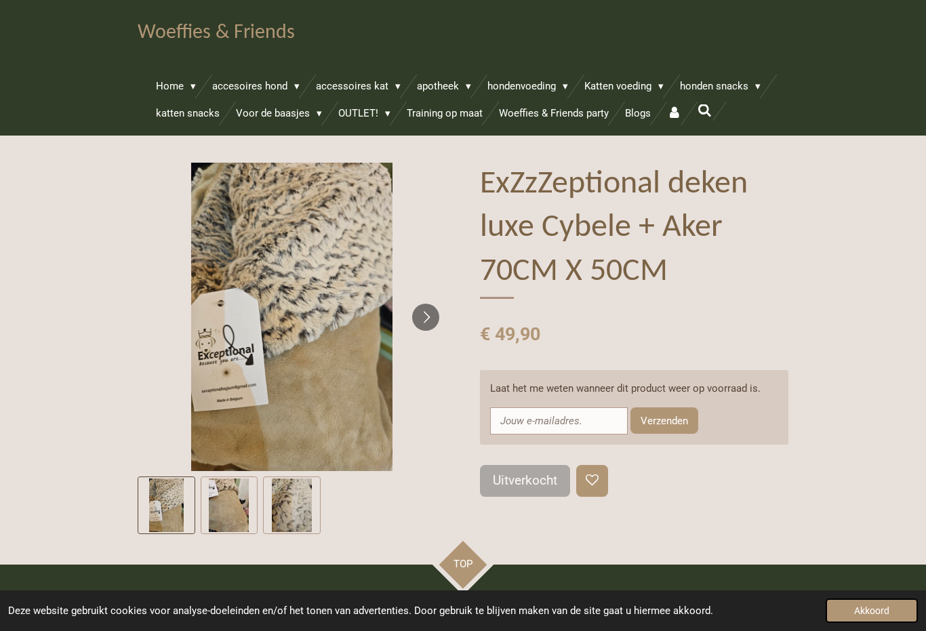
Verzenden (664, 421)
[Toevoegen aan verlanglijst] (592, 481)
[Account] (674, 113)
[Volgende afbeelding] (425, 317)
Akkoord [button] (871, 610)
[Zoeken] (704, 111)
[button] (166, 505)
